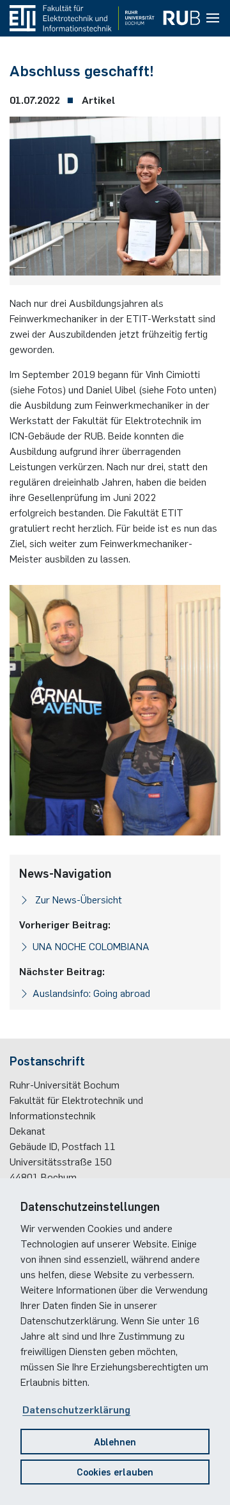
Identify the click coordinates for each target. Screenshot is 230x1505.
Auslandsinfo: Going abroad (91, 992)
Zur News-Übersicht (77, 898)
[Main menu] (213, 18)
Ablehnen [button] (115, 1441)
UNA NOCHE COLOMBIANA (91, 945)
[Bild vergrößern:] (115, 199)
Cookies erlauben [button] (115, 1471)
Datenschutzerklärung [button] (76, 1408)
